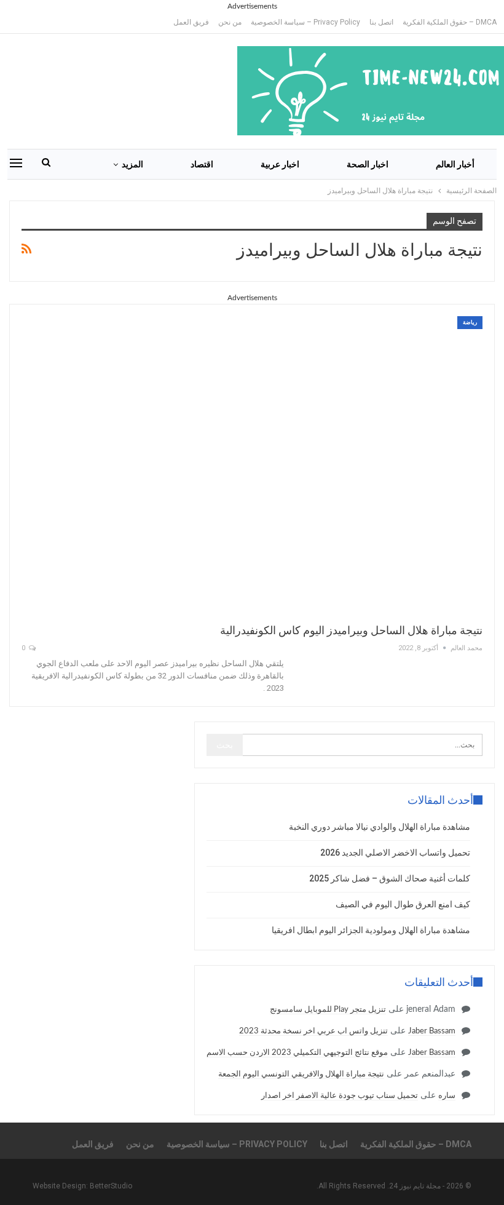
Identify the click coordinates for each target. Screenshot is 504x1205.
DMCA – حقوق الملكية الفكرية (450, 22)
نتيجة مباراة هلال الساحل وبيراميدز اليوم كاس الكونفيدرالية (351, 630)
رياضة (470, 322)
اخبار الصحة (367, 164)
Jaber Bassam (431, 1031)
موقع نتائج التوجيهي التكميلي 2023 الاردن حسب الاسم (297, 1053)
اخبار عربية (280, 164)
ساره (446, 1096)
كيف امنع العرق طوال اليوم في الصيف (403, 904)
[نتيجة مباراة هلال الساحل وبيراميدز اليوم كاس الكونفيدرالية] (252, 463)
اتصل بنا (381, 22)
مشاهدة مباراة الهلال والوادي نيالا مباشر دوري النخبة (379, 827)
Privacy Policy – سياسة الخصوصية (305, 22)
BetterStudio (111, 1186)
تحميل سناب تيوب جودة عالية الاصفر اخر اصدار (339, 1096)
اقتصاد (202, 164)
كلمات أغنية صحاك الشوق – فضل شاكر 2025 (389, 878)
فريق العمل (191, 22)
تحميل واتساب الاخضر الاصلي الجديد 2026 (395, 852)
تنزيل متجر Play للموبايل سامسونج (328, 1010)
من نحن (230, 22)
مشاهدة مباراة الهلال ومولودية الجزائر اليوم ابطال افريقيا (371, 930)
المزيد (132, 164)
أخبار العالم (455, 164)
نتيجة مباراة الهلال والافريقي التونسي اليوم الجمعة (301, 1074)
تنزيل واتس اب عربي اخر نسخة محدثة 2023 (313, 1031)
